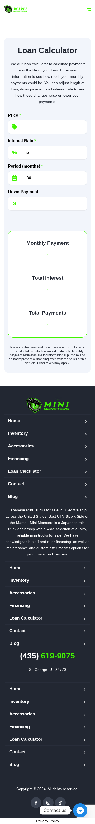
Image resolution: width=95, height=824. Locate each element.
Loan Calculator (24, 471)
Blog (13, 496)
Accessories (21, 446)
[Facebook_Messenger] (80, 810)
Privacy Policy (47, 821)
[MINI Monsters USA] (15, 9)
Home (14, 420)
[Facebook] (36, 802)
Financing (18, 458)
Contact (16, 483)
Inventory (18, 433)
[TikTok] (60, 802)
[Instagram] (48, 802)
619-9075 (47, 655)
